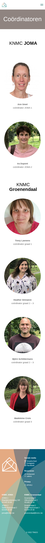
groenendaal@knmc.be (33, 513)
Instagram (30, 463)
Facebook (30, 465)
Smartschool (31, 461)
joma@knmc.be (8, 513)
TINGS (35, 532)
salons (29, 476)
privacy (29, 485)
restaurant (30, 474)
